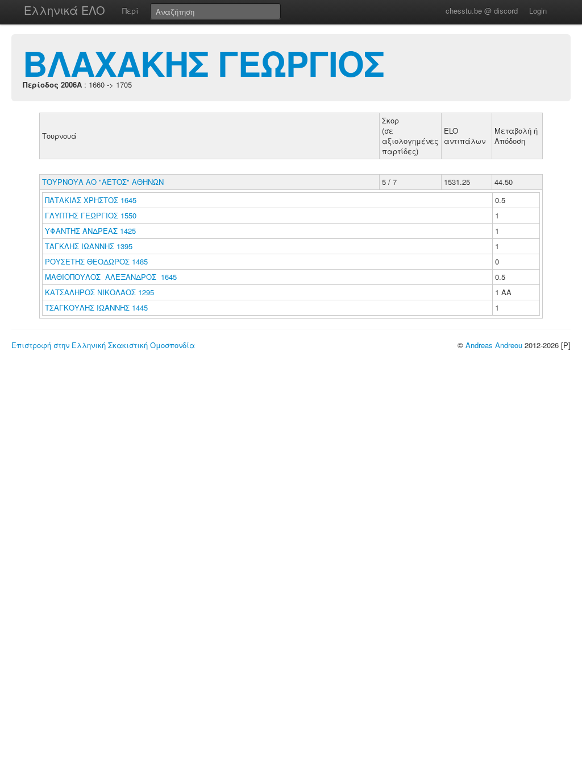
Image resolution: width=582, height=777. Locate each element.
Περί (130, 10)
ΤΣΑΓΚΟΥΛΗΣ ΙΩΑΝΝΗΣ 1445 (96, 307)
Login (538, 10)
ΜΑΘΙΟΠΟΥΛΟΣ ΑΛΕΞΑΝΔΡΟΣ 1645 (111, 276)
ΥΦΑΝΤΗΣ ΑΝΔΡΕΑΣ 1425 (90, 230)
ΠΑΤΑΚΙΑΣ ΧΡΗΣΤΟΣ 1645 (90, 200)
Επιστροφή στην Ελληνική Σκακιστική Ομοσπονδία (103, 345)
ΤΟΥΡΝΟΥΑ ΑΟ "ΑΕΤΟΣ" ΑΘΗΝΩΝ (103, 181)
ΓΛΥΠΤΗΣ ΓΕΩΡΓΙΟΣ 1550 (90, 215)
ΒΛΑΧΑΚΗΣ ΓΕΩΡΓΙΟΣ (203, 62)
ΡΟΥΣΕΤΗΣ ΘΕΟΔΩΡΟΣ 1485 (96, 261)
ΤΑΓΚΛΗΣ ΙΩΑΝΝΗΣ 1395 (88, 246)
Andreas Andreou (493, 345)
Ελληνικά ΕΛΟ (64, 10)
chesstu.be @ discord (482, 10)
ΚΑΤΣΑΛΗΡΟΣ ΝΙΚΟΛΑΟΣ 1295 (99, 292)
